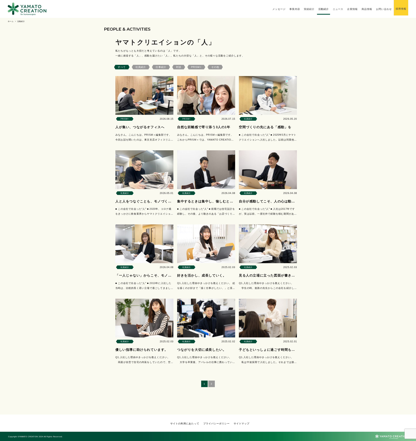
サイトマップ (241, 423)
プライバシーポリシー (216, 423)
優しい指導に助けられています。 (141, 349)
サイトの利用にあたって (184, 423)
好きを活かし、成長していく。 (201, 275)
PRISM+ (196, 66)
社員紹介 (141, 66)
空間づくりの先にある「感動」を (265, 127)
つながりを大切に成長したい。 (201, 349)
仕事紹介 (161, 66)
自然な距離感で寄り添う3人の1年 (203, 127)
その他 (215, 67)
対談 (178, 66)
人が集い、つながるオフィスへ (139, 127)
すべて (122, 66)
